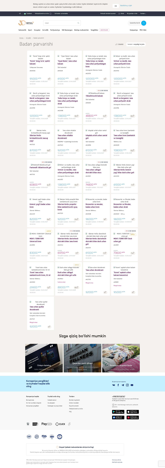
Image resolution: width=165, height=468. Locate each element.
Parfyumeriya (55, 30)
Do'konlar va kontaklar (61, 14)
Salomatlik (22, 30)
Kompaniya (134, 30)
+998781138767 (118, 396)
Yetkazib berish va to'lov (76, 409)
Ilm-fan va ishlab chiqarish (33, 403)
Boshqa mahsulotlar (81, 30)
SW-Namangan (67, 30)
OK (116, 6)
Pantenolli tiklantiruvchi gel (40, 168)
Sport (30, 30)
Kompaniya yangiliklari (32, 406)
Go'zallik (45, 30)
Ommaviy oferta (116, 460)
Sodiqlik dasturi (52, 400)
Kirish (122, 14)
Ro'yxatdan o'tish (132, 14)
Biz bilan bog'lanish (74, 400)
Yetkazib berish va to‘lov (42, 14)
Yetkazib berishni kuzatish (108, 14)
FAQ (70, 411)
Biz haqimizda (30, 400)
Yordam (142, 14)
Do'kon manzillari (74, 403)
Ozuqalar (37, 30)
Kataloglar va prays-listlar (55, 406)
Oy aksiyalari (51, 403)
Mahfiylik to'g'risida (117, 462)
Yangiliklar (94, 30)
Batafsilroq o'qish (126, 6)
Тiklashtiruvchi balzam (94, 96)
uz (20, 14)
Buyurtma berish (74, 406)
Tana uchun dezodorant (94, 270)
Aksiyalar (104, 30)
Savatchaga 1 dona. (40, 66)
